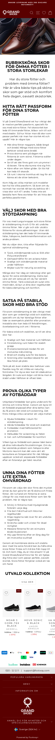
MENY (26, 684)
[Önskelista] (44, 13)
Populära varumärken (27, 677)
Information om (26, 691)
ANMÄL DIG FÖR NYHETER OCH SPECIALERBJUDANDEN (26, 721)
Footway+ (33, 737)
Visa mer (27, 582)
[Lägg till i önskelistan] (6, 592)
